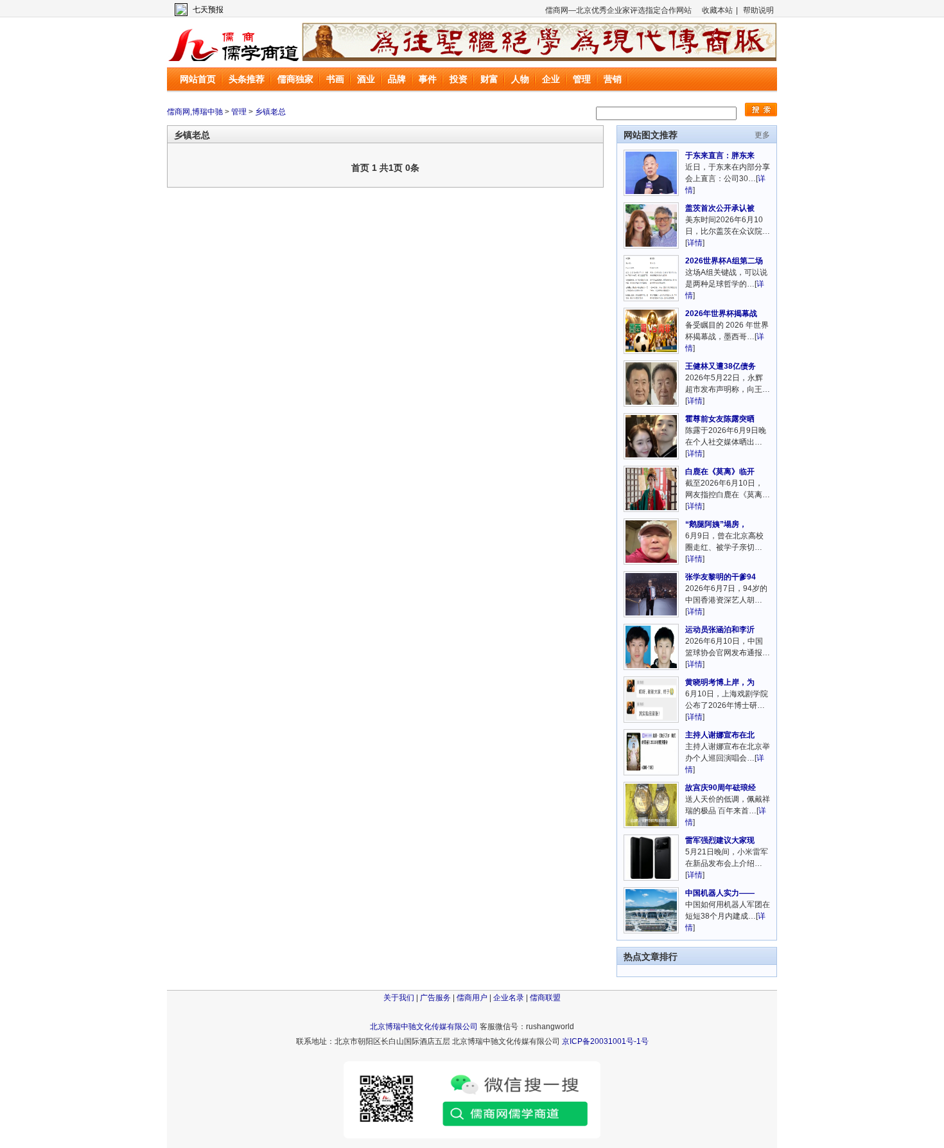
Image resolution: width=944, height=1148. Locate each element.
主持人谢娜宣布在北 (720, 734)
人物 (520, 79)
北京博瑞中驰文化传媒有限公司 (424, 1026)
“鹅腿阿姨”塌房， (716, 524)
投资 (459, 79)
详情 (695, 242)
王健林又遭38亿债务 (720, 366)
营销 (613, 79)
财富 (489, 79)
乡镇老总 (270, 111)
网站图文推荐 (650, 135)
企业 (551, 79)
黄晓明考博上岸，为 (720, 682)
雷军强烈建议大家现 (720, 840)
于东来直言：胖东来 (720, 155)
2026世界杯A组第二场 (724, 260)
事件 (428, 79)
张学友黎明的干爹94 (720, 576)
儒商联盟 (545, 997)
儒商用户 (472, 997)
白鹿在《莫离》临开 (720, 471)
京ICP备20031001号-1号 (605, 1041)
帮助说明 (758, 10)
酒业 (366, 79)
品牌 (397, 79)
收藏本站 (717, 10)
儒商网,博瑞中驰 (195, 111)
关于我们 (398, 997)
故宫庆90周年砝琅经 (720, 787)
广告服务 (435, 997)
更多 (762, 134)
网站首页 (198, 79)
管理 (582, 79)
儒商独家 (295, 79)
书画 (335, 79)
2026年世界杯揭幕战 (721, 313)
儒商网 (234, 41)
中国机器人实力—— (720, 892)
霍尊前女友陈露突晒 (720, 418)
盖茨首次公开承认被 (720, 208)
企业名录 (508, 997)
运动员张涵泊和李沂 (720, 629)
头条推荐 (247, 79)
